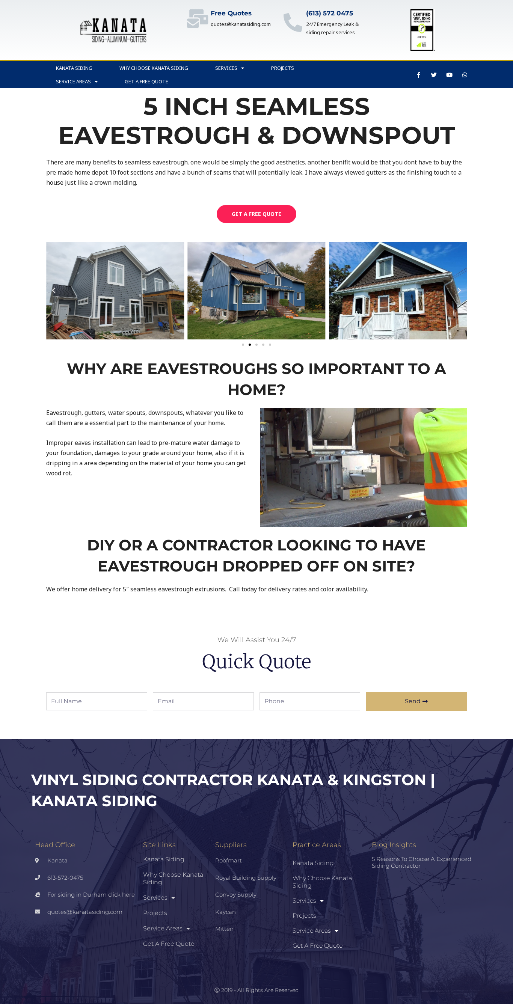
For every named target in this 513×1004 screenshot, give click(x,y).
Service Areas (73, 81)
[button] (53, 290)
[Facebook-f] (418, 74)
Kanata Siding (74, 68)
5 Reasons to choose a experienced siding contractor (421, 862)
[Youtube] (449, 74)
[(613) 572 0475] (293, 22)
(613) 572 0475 (329, 13)
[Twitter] (434, 74)
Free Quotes (231, 13)
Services (226, 68)
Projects (282, 68)
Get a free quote (146, 81)
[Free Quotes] (197, 18)
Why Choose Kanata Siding (153, 68)
